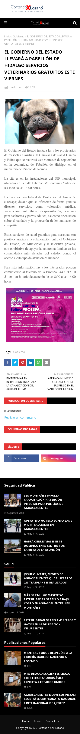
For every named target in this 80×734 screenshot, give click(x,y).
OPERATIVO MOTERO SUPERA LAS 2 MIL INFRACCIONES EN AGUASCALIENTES (48, 525)
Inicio (7, 36)
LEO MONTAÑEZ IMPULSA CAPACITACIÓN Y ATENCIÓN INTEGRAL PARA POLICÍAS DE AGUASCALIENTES (43, 502)
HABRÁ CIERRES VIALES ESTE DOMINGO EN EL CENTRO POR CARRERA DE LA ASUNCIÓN (44, 545)
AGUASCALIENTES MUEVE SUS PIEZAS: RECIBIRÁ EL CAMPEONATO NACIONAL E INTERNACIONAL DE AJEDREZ (50, 699)
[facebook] (21, 458)
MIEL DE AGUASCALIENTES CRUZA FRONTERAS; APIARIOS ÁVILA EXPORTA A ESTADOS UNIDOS (47, 678)
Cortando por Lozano (51, 728)
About (37, 721)
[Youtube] (21, 467)
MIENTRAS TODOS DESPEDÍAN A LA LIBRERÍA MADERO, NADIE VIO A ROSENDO (48, 657)
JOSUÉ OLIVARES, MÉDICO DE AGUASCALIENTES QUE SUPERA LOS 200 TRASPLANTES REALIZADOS (48, 578)
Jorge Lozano (15, 87)
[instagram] (58, 458)
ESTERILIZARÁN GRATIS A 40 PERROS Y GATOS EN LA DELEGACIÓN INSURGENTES (50, 624)
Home (26, 721)
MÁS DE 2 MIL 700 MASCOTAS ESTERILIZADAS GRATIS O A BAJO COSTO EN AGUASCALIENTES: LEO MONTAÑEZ (47, 601)
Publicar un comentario (20, 417)
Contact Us (52, 721)
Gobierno (19, 36)
